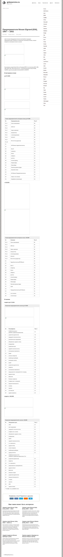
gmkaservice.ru (13, 2)
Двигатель (34, 2)
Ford (44, 39)
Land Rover (45, 61)
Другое (51, 2)
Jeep (44, 54)
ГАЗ (44, 105)
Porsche (45, 83)
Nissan (7, 8)
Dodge (44, 32)
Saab (44, 90)
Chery (44, 19)
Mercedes (45, 72)
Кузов (39, 2)
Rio (44, 87)
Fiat (44, 35)
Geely (44, 41)
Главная (4, 8)
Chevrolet (45, 22)
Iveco (44, 50)
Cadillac (45, 17)
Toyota (44, 98)
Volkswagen (45, 101)
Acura (44, 8)
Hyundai (45, 46)
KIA (44, 57)
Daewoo (45, 28)
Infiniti (44, 48)
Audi (44, 13)
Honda (44, 43)
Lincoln (44, 68)
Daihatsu (45, 30)
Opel (44, 79)
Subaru (44, 94)
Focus (44, 37)
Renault (45, 85)
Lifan (44, 65)
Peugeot (45, 81)
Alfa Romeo (45, 11)
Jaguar (44, 52)
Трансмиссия (45, 2)
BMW (44, 15)
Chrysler (45, 24)
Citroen (44, 26)
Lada (44, 59)
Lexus (44, 63)
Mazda (44, 70)
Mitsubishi (45, 74)
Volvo (44, 103)
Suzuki (44, 96)
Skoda (44, 92)
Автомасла (57, 2)
